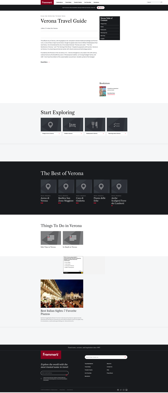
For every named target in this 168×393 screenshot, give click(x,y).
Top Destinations (89, 363)
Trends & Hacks (78, 2)
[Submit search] (162, 2)
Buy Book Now (111, 93)
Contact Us (109, 366)
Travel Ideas (68, 2)
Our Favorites (87, 2)
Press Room (110, 373)
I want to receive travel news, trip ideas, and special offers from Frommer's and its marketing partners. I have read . (55, 379)
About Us (109, 363)
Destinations (59, 2)
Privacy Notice (62, 389)
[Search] (125, 357)
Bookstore (96, 2)
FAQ (108, 369)
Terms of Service (70, 389)
